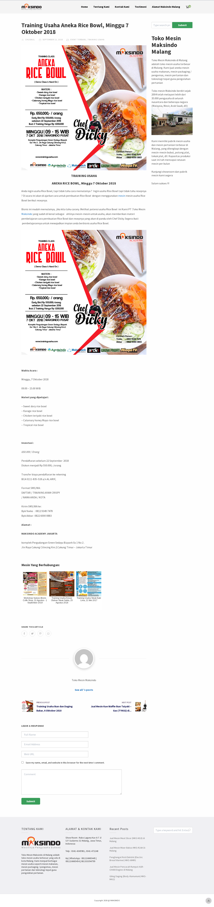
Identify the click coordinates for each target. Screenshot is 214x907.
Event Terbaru (78, 39)
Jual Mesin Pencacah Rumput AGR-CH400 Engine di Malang (127, 868)
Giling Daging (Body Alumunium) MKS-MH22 (128, 878)
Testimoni (140, 6)
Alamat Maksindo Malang (166, 6)
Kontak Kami (122, 6)
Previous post (43, 702)
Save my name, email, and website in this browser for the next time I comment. (65, 762)
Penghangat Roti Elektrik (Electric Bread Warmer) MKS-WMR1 (126, 859)
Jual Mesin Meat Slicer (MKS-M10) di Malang (127, 840)
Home (84, 6)
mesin (121, 195)
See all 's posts (84, 689)
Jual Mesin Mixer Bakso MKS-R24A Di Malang (127, 849)
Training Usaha (95, 39)
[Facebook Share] (24, 633)
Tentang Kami (101, 6)
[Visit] (84, 658)
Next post (126, 702)
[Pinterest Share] (40, 633)
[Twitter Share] (32, 633)
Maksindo (26, 214)
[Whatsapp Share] (48, 633)
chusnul (30, 39)
